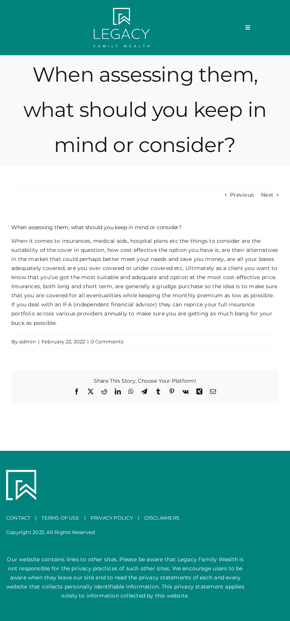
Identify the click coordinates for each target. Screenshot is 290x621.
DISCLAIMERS (161, 518)
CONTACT (18, 518)
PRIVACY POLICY (112, 518)
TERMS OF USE (60, 518)
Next (267, 194)
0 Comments (107, 341)
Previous (242, 194)
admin (27, 341)
